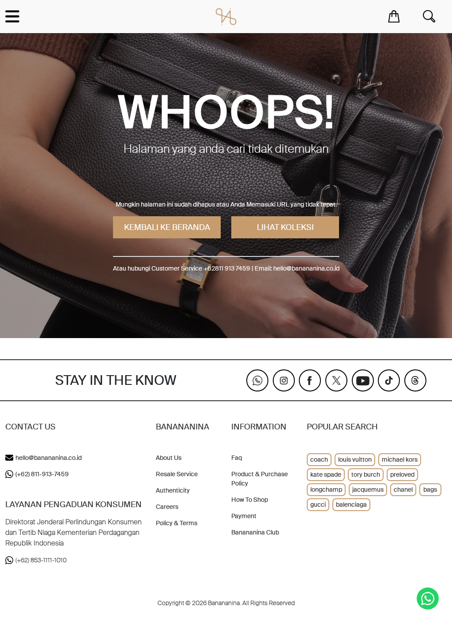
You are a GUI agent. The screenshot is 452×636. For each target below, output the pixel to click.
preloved (402, 474)
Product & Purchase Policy (259, 478)
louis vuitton (355, 459)
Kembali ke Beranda (167, 227)
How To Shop (249, 500)
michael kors (400, 459)
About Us (168, 458)
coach (319, 459)
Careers (167, 507)
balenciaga (351, 504)
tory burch (365, 474)
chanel (403, 489)
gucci (318, 504)
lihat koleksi (285, 227)
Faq (236, 458)
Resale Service (177, 474)
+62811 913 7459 (226, 268)
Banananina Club (255, 532)
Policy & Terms (176, 523)
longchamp (326, 489)
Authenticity (173, 490)
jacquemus (368, 489)
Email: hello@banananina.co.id (297, 268)
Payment (243, 516)
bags (430, 489)
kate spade (325, 474)
